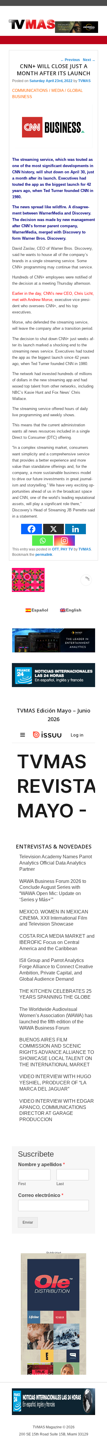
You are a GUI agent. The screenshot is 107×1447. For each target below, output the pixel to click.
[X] (53, 529)
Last (60, 1184)
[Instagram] (64, 540)
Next (89, 60)
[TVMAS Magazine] (32, 24)
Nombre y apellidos (41, 1164)
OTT (55, 549)
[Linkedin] (75, 529)
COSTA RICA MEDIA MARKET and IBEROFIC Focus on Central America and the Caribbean (57, 942)
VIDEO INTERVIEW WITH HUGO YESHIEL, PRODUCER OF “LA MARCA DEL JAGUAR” (55, 1082)
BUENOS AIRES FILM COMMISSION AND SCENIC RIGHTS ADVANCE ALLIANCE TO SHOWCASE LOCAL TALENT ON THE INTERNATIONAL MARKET (56, 1052)
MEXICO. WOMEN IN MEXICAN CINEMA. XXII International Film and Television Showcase (53, 918)
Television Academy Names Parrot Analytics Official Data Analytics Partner (55, 863)
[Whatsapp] (42, 540)
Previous (70, 60)
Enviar (28, 1222)
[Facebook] (31, 529)
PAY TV (67, 549)
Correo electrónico (40, 1195)
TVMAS (84, 81)
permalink (43, 555)
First (22, 1184)
